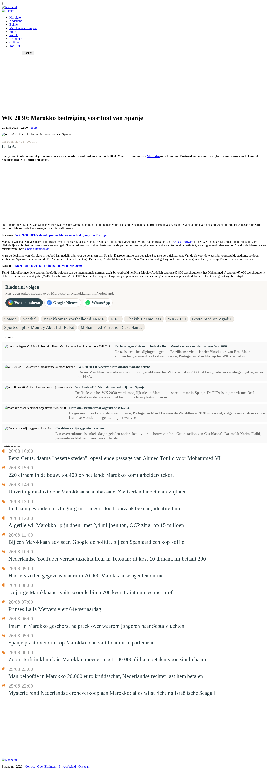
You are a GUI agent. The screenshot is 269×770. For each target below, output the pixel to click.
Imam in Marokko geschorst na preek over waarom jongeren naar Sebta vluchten (96, 626)
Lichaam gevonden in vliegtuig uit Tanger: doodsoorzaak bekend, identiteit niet (95, 508)
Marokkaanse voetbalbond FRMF (73, 319)
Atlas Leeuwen (183, 241)
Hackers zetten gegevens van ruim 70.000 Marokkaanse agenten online (86, 576)
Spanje (10, 319)
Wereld (13, 35)
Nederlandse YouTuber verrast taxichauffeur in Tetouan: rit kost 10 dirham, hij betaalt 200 (107, 559)
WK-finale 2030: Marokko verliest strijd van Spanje (109, 387)
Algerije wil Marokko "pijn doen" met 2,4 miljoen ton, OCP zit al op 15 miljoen (96, 525)
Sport (12, 31)
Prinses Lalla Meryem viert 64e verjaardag (54, 609)
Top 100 (14, 45)
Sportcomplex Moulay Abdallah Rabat (39, 327)
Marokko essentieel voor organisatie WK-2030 (99, 408)
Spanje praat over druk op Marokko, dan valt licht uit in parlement (81, 643)
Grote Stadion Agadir (211, 319)
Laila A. (9, 146)
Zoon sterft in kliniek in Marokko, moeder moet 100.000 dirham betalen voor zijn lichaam (107, 659)
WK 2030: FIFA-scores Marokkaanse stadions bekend (114, 367)
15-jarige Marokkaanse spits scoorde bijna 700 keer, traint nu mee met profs (91, 592)
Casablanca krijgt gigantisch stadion (79, 428)
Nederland (15, 21)
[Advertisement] (120, 82)
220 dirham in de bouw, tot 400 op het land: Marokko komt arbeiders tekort (91, 475)
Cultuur (14, 42)
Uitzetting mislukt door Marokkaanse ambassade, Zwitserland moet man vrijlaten (97, 492)
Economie (15, 38)
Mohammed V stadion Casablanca (111, 327)
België (13, 24)
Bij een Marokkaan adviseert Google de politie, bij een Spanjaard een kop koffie (96, 542)
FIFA (115, 319)
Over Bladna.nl (46, 766)
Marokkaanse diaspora (23, 28)
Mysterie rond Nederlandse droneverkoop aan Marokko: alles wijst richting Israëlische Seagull (112, 693)
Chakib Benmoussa (37, 248)
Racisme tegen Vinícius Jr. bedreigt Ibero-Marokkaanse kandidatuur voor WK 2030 (171, 346)
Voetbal (30, 319)
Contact (30, 766)
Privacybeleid (67, 766)
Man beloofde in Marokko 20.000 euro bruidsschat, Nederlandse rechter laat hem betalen (105, 676)
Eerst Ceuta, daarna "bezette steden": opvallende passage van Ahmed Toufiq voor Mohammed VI (114, 458)
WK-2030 (177, 319)
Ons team (84, 766)
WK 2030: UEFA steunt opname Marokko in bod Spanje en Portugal (61, 235)
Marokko (15, 17)
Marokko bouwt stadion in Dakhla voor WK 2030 (48, 265)
